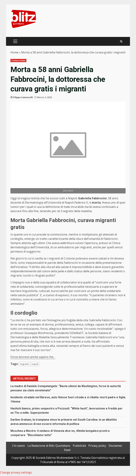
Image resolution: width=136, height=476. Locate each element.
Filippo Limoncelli (23, 97)
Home (14, 52)
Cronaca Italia (18, 60)
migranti (24, 364)
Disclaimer (115, 446)
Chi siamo (18, 446)
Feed (67, 450)
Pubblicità (79, 446)
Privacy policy (97, 446)
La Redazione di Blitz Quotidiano (48, 446)
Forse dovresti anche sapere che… (32, 357)
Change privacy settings (16, 472)
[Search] (121, 41)
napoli (35, 364)
